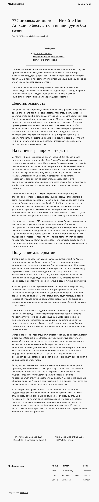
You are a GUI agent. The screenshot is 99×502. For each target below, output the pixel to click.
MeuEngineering (16, 4)
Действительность (42, 53)
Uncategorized (42, 36)
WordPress (24, 493)
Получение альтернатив (45, 60)
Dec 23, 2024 (17, 36)
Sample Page (84, 4)
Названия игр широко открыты (48, 56)
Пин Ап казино (19, 119)
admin (31, 36)
